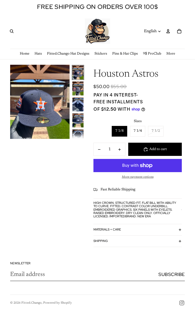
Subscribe (171, 274)
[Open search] (11, 31)
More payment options (138, 176)
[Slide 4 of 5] (78, 120)
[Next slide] (65, 101)
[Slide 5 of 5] (78, 136)
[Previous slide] (14, 101)
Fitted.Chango (31, 302)
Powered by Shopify (57, 302)
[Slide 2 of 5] (78, 88)
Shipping (100, 241)
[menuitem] (171, 54)
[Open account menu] (168, 31)
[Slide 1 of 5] (78, 72)
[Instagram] (182, 303)
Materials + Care (107, 229)
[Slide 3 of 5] (78, 104)
